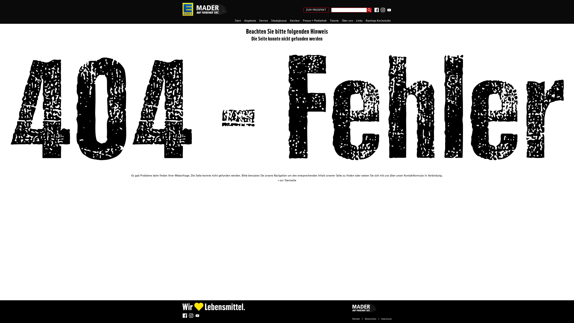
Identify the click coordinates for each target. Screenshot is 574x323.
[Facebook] (376, 9)
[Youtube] (389, 9)
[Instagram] (382, 9)
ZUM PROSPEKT (316, 10)
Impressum (386, 318)
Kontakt (356, 318)
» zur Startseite (287, 180)
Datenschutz (370, 318)
